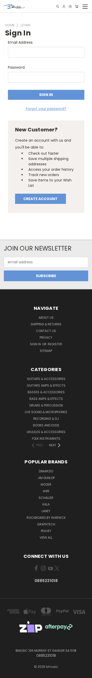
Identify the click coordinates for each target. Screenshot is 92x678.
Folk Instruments (46, 438)
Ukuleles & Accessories (46, 432)
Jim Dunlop (46, 478)
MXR (46, 491)
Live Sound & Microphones (46, 412)
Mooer (46, 484)
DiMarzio (46, 471)
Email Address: (20, 42)
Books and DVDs (46, 425)
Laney (46, 511)
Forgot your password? (46, 108)
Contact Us (46, 331)
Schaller (46, 498)
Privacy (46, 337)
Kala (46, 504)
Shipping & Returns (46, 324)
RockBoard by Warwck (46, 517)
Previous (8, 673)
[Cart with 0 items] (76, 6)
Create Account (40, 198)
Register (55, 344)
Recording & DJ (46, 418)
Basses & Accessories (46, 392)
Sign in (36, 344)
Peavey (46, 531)
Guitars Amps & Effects (46, 385)
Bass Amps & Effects (46, 399)
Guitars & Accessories (46, 379)
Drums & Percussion (46, 405)
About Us (46, 317)
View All (46, 537)
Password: (16, 67)
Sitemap (46, 351)
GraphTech (46, 524)
